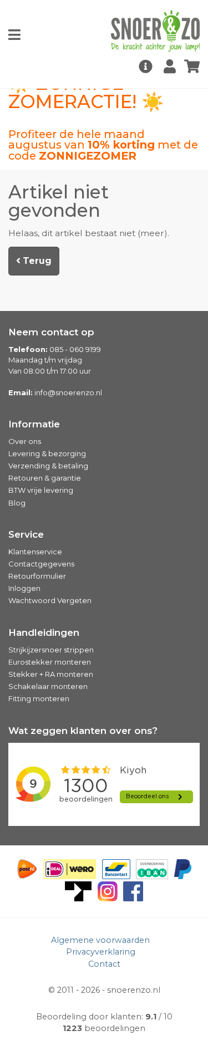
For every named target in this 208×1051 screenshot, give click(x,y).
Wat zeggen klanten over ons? (83, 730)
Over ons (24, 441)
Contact (104, 964)
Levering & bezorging (47, 453)
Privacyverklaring (100, 952)
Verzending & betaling (48, 465)
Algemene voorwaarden (100, 940)
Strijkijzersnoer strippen (51, 649)
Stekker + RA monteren (50, 674)
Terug (36, 261)
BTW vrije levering (40, 490)
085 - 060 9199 (75, 349)
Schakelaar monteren (48, 686)
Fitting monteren (38, 698)
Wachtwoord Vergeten (50, 600)
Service (26, 534)
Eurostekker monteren (49, 661)
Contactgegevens (41, 563)
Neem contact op (51, 332)
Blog (17, 502)
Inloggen (24, 588)
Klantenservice (35, 551)
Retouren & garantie (44, 477)
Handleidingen (43, 632)
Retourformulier (37, 576)
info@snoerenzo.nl (68, 392)
